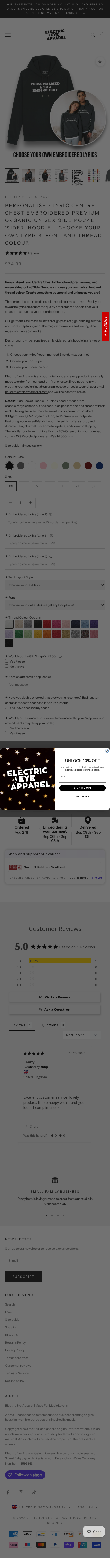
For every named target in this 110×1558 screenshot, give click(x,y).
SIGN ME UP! (82, 788)
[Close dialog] (106, 751)
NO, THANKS (82, 797)
